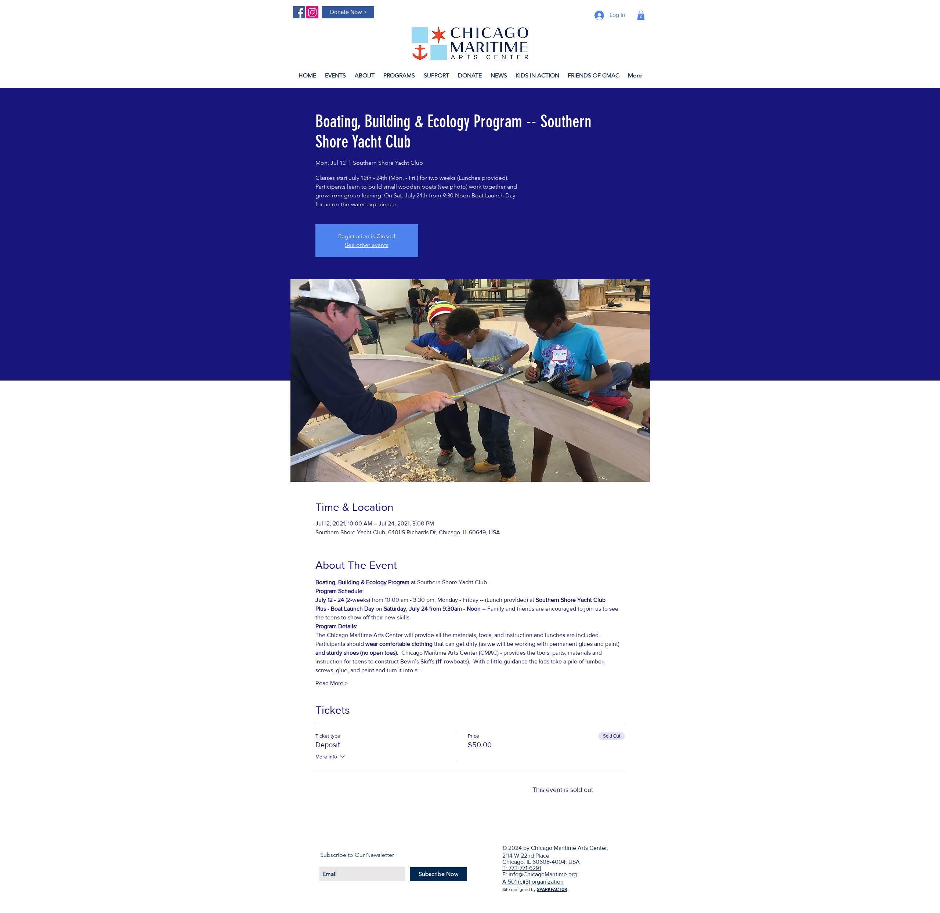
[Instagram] (312, 12)
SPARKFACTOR (552, 889)
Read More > (331, 683)
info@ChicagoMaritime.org (543, 874)
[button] (641, 15)
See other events (366, 244)
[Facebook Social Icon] (299, 12)
